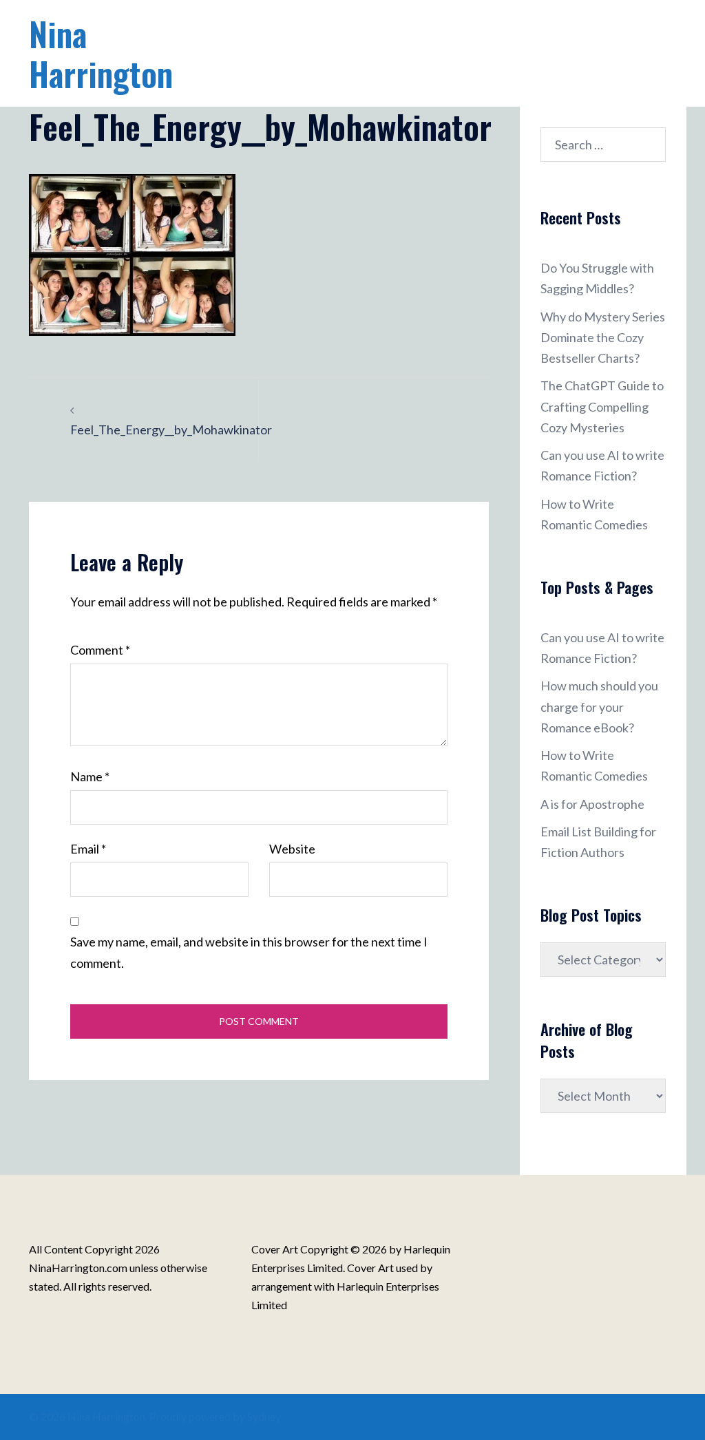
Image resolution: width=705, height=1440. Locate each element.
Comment (100, 649)
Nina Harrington (101, 53)
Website (292, 848)
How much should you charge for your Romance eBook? (599, 706)
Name (89, 776)
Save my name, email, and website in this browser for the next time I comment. (249, 952)
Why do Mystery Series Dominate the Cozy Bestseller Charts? (602, 337)
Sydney (264, 1416)
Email (88, 848)
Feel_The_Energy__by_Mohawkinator (171, 429)
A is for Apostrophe (592, 804)
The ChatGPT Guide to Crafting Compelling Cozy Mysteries (602, 406)
